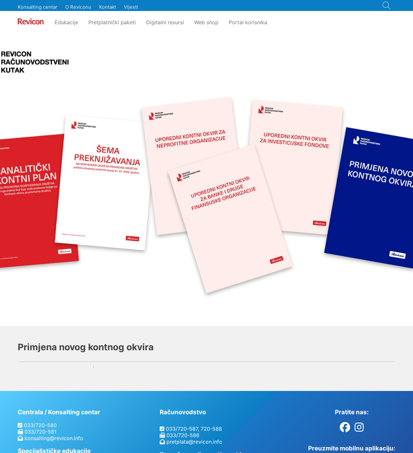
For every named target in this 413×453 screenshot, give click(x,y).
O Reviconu (78, 7)
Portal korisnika (248, 22)
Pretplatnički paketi (112, 22)
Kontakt (107, 7)
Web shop (206, 22)
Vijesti (131, 7)
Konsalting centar (37, 7)
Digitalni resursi (165, 22)
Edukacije (66, 22)
